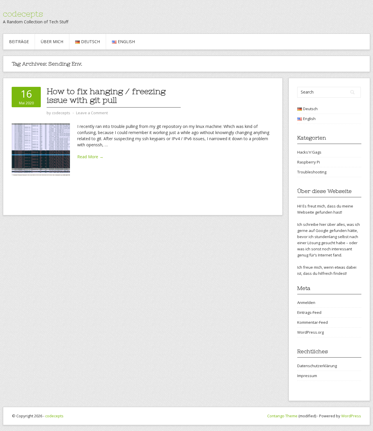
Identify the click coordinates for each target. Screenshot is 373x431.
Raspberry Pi (308, 162)
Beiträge (19, 41)
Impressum (307, 375)
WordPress (351, 415)
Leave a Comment (92, 112)
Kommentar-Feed (312, 322)
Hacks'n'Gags (309, 152)
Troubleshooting (311, 172)
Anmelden (306, 302)
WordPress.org (310, 332)
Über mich (52, 41)
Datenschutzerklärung (317, 365)
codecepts (23, 13)
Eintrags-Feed (309, 312)
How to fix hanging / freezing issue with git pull (106, 96)
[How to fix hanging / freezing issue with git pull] (41, 149)
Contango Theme (282, 415)
